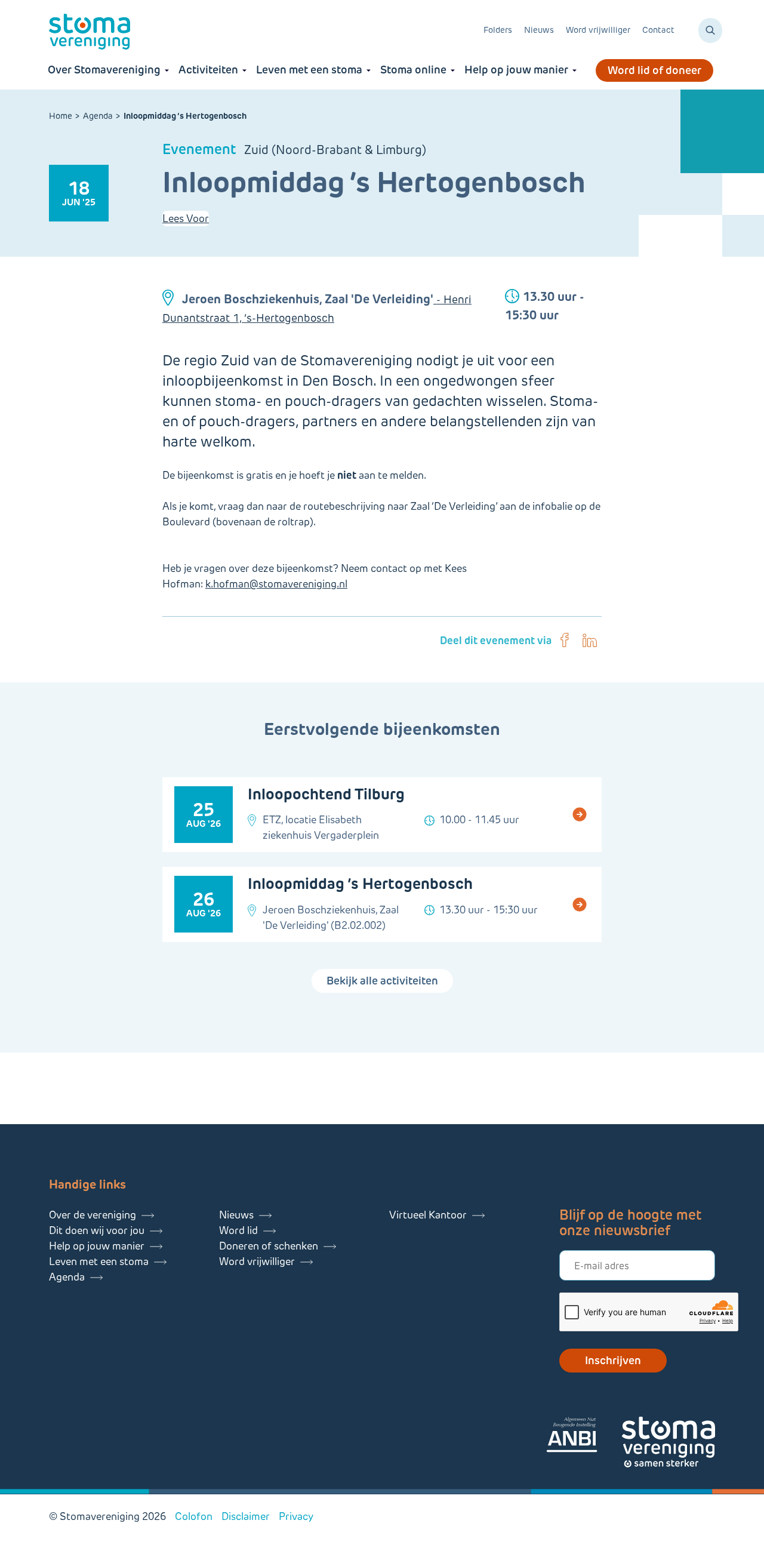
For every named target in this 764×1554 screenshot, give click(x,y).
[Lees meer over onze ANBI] (584, 1437)
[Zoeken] (710, 30)
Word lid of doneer (654, 70)
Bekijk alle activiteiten (382, 980)
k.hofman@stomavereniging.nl (276, 584)
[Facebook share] (565, 641)
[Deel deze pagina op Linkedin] (590, 641)
